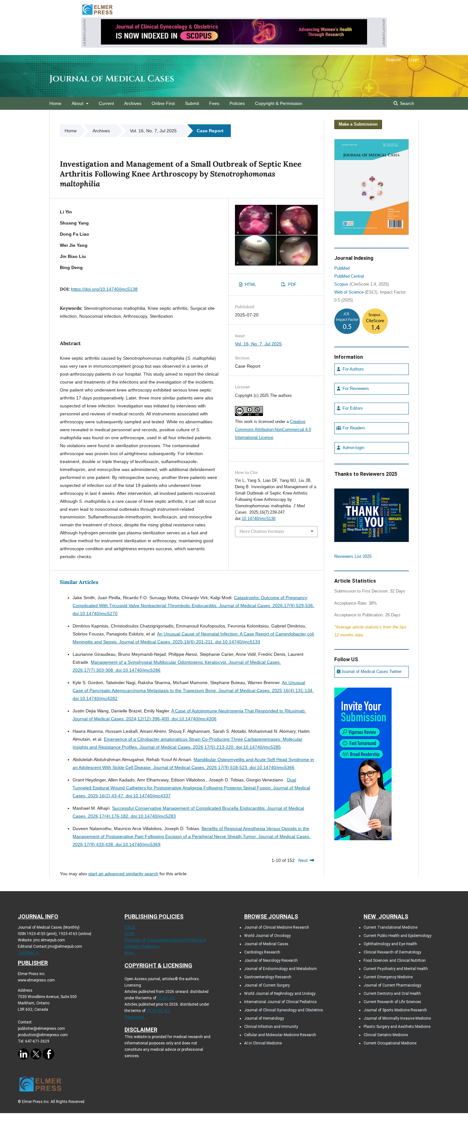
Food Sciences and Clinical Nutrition (395, 960)
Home (55, 103)
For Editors (352, 408)
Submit (192, 103)
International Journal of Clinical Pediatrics (280, 1002)
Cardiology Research (262, 952)
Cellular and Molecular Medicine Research (280, 1035)
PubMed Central (349, 276)
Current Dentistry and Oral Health (392, 993)
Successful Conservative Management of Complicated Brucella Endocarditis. (189, 808)
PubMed (342, 268)
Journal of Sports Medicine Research (395, 1010)
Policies (237, 103)
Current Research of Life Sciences (392, 1002)
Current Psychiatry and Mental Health (396, 969)
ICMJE (130, 927)
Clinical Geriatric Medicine (386, 1035)
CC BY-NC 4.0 (158, 1011)
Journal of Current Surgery (267, 985)
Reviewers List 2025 (353, 556)
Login (414, 59)
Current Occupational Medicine (390, 1043)
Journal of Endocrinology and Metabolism (280, 969)
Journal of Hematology (264, 1018)
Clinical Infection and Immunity (271, 1026)
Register (393, 59)
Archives (132, 103)
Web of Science (349, 292)
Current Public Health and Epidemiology (397, 935)
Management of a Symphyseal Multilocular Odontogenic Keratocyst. (160, 662)
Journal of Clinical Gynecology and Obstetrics (283, 1010)
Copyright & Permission (278, 103)
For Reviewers (355, 388)
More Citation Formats (261, 531)
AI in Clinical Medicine (263, 1043)
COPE (129, 934)
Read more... (135, 1017)
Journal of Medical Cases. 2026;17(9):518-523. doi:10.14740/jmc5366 (223, 767)
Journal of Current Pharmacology (392, 985)
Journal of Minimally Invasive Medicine (397, 1018)
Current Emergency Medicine (388, 977)
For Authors (352, 369)
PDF (291, 284)
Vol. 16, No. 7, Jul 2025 (153, 130)
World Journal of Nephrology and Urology (280, 993)
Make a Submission (358, 124)
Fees (214, 103)
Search (406, 103)
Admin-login (352, 448)
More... (130, 953)
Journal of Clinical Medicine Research (276, 927)
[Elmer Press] (97, 14)
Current (106, 103)
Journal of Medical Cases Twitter (371, 671)
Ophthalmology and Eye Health (390, 944)
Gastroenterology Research (267, 977)
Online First (163, 103)
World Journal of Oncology (267, 935)
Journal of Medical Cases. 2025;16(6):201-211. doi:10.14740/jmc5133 (189, 641)
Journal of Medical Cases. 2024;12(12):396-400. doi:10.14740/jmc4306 (144, 718)
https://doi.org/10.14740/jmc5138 (104, 289)
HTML (250, 284)
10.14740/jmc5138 (258, 518)
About (78, 103)
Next (303, 860)
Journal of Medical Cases (111, 79)
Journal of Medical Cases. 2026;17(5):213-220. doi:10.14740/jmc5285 (210, 747)
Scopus (341, 284)
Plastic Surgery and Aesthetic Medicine (397, 1026)
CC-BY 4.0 (165, 998)
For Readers (353, 428)
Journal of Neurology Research (271, 960)
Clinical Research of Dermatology (392, 952)
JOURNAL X (28, 953)
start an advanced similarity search (123, 873)
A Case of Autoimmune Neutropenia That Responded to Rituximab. (238, 710)
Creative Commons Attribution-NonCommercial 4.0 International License (273, 429)
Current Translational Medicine (390, 927)
